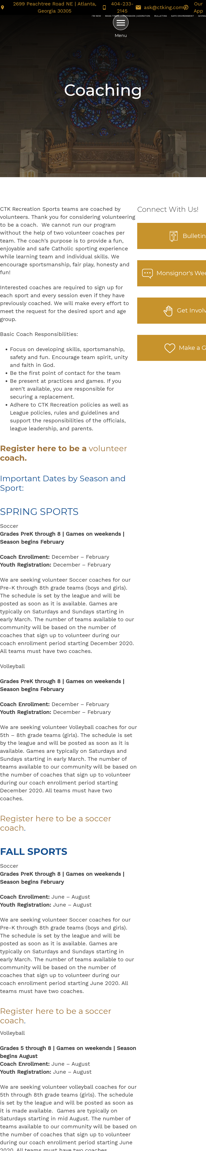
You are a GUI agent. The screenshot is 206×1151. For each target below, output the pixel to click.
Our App (198, 7)
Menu (121, 35)
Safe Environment (182, 16)
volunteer (63, 453)
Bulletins (160, 16)
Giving (202, 16)
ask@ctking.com (163, 7)
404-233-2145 (122, 7)
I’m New (96, 16)
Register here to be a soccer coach (55, 823)
